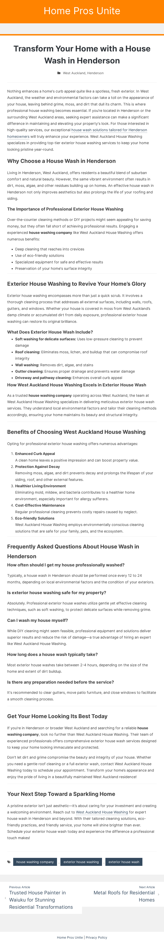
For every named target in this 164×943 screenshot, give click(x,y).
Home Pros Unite (82, 11)
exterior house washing (81, 862)
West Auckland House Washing (102, 812)
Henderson (95, 73)
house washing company (35, 862)
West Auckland (74, 73)
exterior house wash (124, 862)
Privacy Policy (96, 937)
